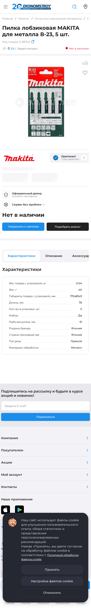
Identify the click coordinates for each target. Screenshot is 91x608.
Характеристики (21, 256)
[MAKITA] (19, 157)
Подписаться (45, 416)
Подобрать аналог (68, 226)
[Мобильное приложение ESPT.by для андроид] (5, 510)
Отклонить (52, 593)
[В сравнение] (85, 62)
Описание (53, 256)
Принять (52, 570)
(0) (12, 48)
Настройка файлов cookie (52, 581)
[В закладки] (85, 74)
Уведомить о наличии (23, 226)
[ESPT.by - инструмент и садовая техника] (31, 7)
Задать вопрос (27, 48)
